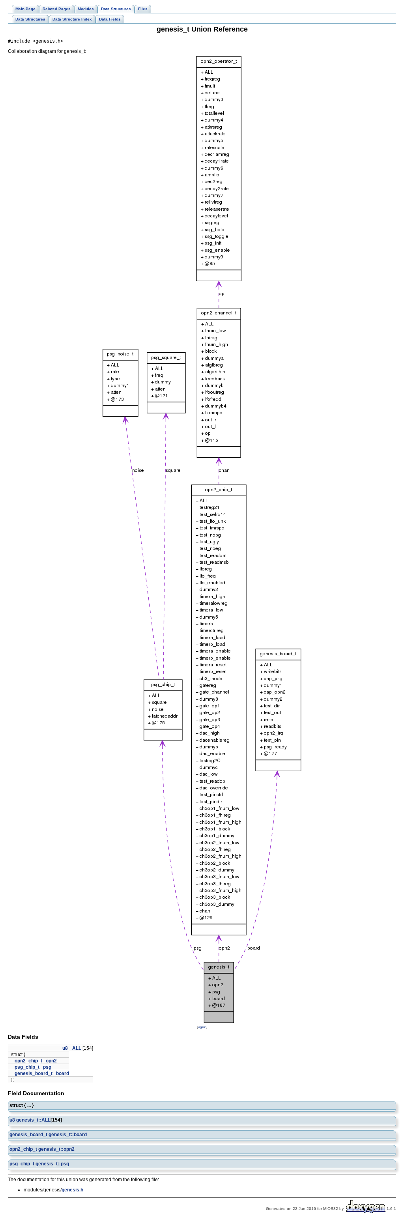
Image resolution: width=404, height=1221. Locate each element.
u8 (65, 1048)
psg (47, 1067)
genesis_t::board (68, 1134)
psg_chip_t (27, 1067)
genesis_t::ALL (33, 1120)
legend (202, 1027)
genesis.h (72, 1190)
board (62, 1073)
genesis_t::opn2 (56, 1149)
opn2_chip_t (28, 1061)
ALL (76, 1048)
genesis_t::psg (52, 1164)
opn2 (51, 1061)
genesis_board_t (33, 1073)
